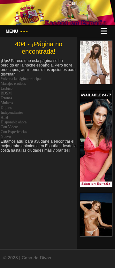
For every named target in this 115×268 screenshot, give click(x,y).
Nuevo (6, 136)
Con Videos (10, 127)
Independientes (12, 112)
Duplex (6, 107)
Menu (17, 31)
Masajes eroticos (13, 83)
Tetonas (6, 98)
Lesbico (6, 88)
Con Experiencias (14, 132)
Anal (4, 117)
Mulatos (7, 103)
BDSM (6, 93)
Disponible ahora (14, 122)
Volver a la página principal (21, 78)
